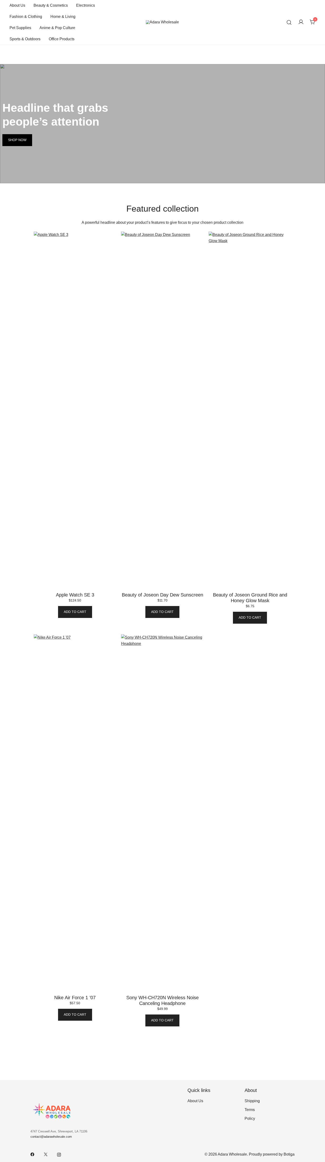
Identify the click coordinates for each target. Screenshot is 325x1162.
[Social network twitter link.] (46, 1154)
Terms (250, 1110)
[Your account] (301, 22)
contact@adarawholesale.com (51, 1136)
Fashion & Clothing (26, 17)
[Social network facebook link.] (32, 1154)
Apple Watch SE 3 (75, 594)
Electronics (85, 5)
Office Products (61, 39)
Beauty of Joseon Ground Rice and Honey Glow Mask (250, 597)
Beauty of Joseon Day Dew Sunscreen (162, 594)
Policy (250, 1118)
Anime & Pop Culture (57, 28)
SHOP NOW (17, 140)
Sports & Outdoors (25, 39)
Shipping (252, 1101)
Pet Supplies (20, 28)
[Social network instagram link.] (59, 1154)
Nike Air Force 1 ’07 (75, 997)
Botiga (289, 1154)
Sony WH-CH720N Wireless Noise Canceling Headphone (162, 1000)
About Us (17, 5)
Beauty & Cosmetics (51, 5)
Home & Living (62, 17)
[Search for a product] (289, 22)
